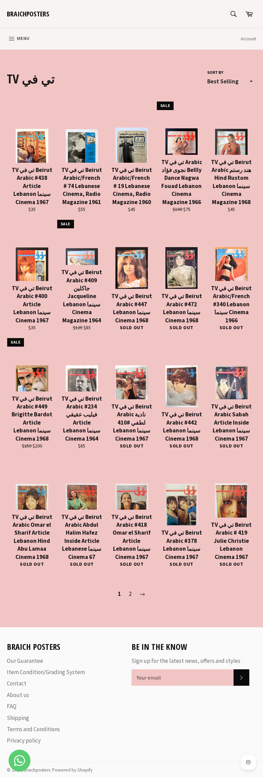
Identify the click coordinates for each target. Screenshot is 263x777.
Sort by (215, 72)
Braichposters (28, 13)
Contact (16, 683)
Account (248, 39)
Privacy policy (24, 740)
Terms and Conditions (33, 729)
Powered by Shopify (72, 770)
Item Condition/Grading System (46, 672)
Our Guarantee (25, 661)
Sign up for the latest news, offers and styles (186, 661)
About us (18, 695)
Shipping (18, 718)
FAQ (11, 706)
